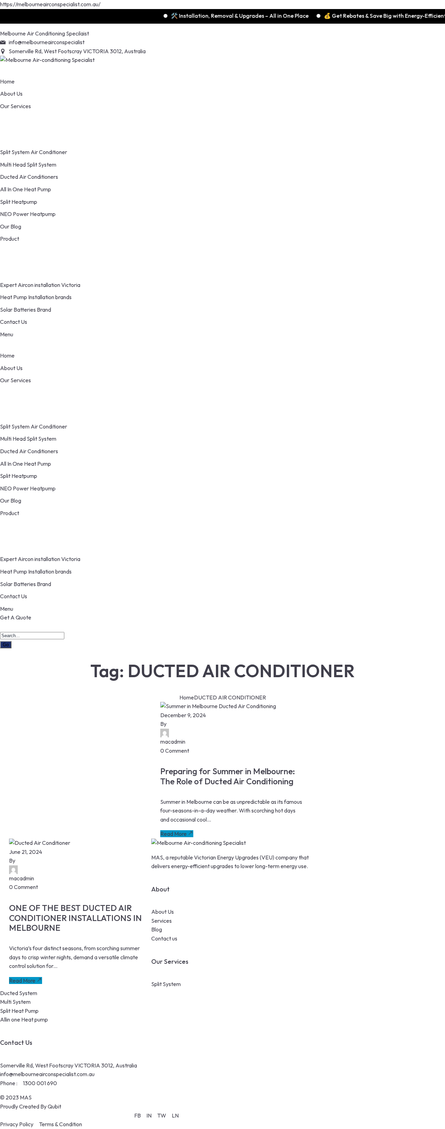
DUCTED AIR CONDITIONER (230, 697)
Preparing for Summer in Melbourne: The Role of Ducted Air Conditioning (227, 776)
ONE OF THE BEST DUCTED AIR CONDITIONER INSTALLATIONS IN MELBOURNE (75, 918)
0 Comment (174, 750)
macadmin (172, 741)
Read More (173, 833)
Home (186, 697)
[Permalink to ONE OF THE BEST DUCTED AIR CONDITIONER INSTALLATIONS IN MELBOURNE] (39, 842)
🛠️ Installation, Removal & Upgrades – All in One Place (228, 15)
